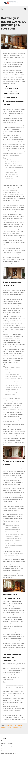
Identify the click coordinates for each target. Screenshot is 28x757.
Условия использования (7, 743)
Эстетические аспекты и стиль (11, 93)
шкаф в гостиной (9, 725)
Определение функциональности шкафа (14, 86)
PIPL (2, 748)
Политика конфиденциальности (9, 746)
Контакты (3, 751)
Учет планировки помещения (11, 88)
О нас (2, 740)
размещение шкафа (17, 727)
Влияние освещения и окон (10, 91)
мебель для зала (18, 725)
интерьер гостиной (6, 727)
